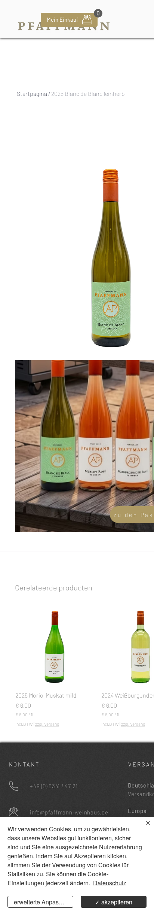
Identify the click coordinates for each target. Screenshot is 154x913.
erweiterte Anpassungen (43, 902)
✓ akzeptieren (113, 902)
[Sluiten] (144, 828)
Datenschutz (109, 883)
